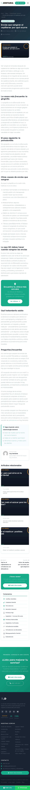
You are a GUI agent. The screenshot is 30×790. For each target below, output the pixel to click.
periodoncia (13, 420)
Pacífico (17, 731)
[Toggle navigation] (28, 3)
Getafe (3, 746)
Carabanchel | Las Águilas (6, 737)
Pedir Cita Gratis (16, 585)
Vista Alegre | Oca (20, 753)
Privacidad (4, 782)
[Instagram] (6, 711)
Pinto (16, 734)
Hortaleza (3, 749)
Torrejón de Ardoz (20, 736)
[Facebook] (2, 711)
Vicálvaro (17, 742)
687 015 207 (20, 3)
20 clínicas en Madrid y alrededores (12, 768)
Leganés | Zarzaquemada (5, 752)
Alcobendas (4, 729)
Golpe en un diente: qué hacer (14, 438)
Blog (6, 13)
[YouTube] (17, 711)
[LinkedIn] (13, 711)
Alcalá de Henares (6, 726)
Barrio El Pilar (4, 734)
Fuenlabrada (4, 744)
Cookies (18, 782)
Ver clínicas (14, 301)
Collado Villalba (5, 741)
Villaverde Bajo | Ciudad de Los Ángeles (22, 750)
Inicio (2, 13)
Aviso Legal (11, 782)
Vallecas (17, 739)
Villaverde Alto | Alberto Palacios (21, 745)
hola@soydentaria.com (9, 766)
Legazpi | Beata (19, 726)
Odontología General (15, 13)
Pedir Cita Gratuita (16, 772)
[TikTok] (10, 711)
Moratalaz (18, 729)
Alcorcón (3, 731)
